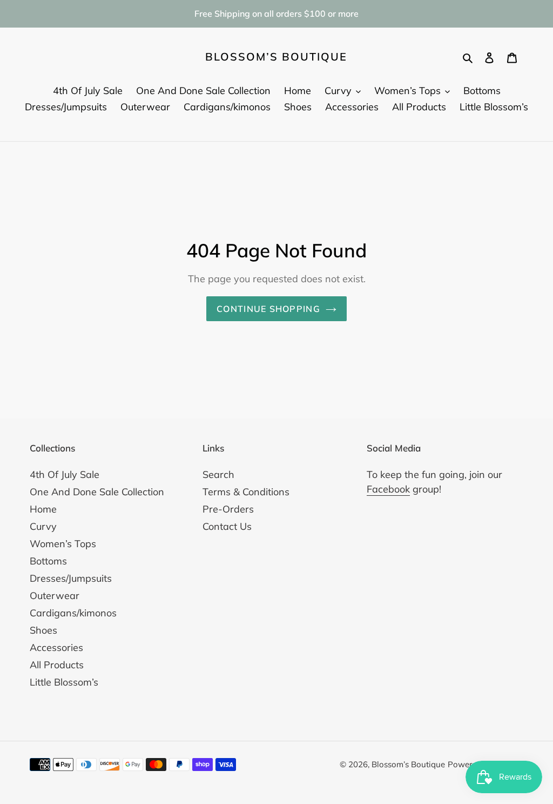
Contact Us (227, 526)
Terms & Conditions (246, 492)
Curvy (43, 526)
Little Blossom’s (64, 682)
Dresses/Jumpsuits (71, 578)
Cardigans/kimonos (73, 613)
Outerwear (54, 595)
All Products (57, 665)
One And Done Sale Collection (97, 492)
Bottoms (48, 561)
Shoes (43, 630)
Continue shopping (268, 308)
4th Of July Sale (64, 474)
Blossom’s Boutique (276, 56)
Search (218, 474)
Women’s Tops (63, 543)
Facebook (388, 489)
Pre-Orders (228, 509)
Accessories (56, 647)
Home (43, 509)
